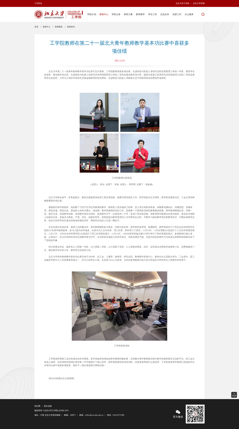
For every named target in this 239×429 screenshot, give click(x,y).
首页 (36, 27)
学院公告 (116, 14)
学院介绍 (91, 14)
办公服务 (189, 14)
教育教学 (140, 14)
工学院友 (38, 3)
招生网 (37, 406)
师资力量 (128, 14)
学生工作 (152, 14)
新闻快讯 (71, 27)
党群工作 (176, 14)
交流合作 (164, 14)
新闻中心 (103, 14)
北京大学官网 (199, 3)
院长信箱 (48, 406)
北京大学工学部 (182, 3)
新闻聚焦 (59, 27)
